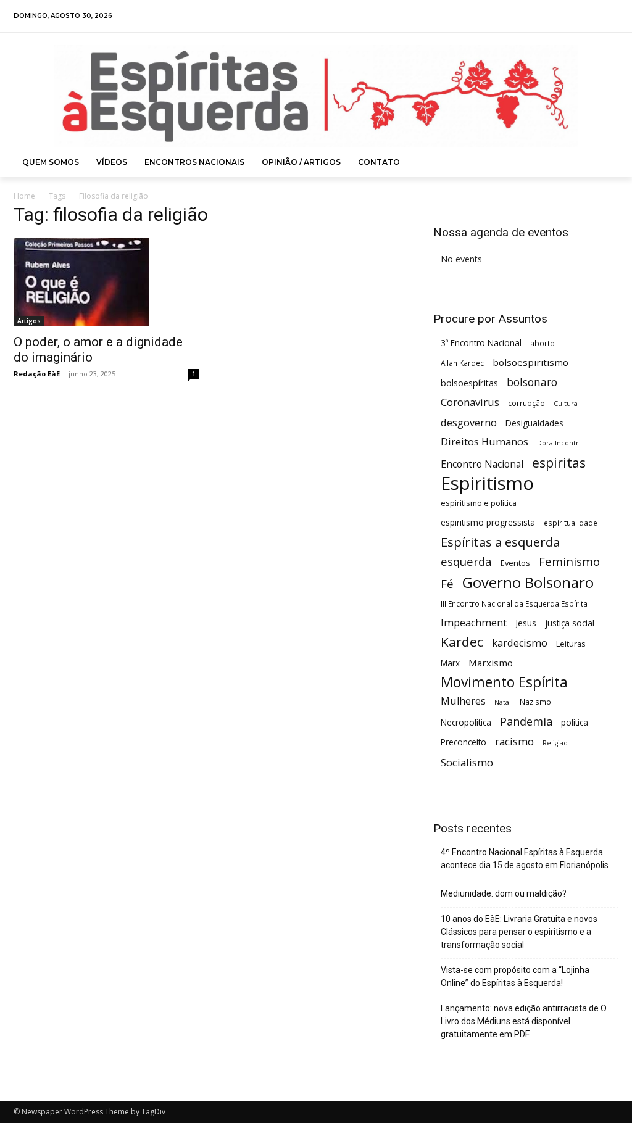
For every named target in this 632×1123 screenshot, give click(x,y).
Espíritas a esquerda (500, 542)
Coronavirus (470, 402)
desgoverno (469, 422)
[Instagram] (577, 16)
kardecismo (519, 643)
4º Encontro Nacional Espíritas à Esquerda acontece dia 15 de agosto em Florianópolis (525, 858)
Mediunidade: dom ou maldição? (504, 893)
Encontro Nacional (482, 464)
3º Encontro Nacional (481, 343)
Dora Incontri (559, 443)
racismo (514, 741)
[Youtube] (610, 16)
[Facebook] (561, 16)
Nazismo (535, 702)
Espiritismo (487, 483)
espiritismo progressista (488, 522)
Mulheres (463, 701)
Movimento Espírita (504, 682)
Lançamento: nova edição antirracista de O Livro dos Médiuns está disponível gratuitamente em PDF (524, 1021)
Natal (502, 702)
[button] (604, 162)
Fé (447, 584)
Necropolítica (466, 722)
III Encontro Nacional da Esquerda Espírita (514, 603)
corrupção (526, 403)
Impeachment (474, 622)
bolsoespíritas (469, 383)
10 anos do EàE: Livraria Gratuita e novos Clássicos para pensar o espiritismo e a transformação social (519, 932)
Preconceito (463, 742)
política (574, 722)
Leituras (571, 643)
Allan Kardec (462, 363)
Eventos (515, 562)
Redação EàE (37, 373)
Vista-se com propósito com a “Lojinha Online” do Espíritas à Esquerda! (515, 976)
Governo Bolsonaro (528, 582)
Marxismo (490, 663)
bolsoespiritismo (530, 362)
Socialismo (467, 762)
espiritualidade (570, 523)
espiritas (559, 462)
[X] (594, 16)
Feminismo (569, 561)
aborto (542, 343)
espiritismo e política (479, 502)
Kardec (462, 642)
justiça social (569, 623)
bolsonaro (532, 382)
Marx (450, 663)
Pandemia (526, 721)
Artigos (29, 321)
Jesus (525, 623)
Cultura (566, 403)
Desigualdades (534, 423)
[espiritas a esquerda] (316, 96)
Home (24, 196)
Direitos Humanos (484, 442)
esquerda (466, 561)
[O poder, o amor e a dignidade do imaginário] (106, 282)
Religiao (555, 743)
